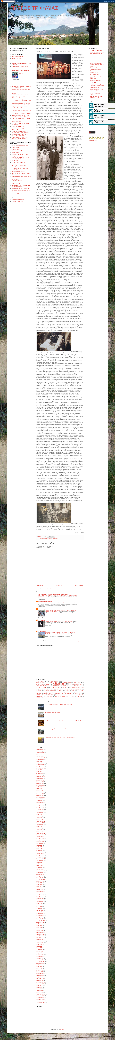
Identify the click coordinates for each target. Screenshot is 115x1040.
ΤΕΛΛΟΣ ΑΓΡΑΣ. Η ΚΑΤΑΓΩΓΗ (19, 126)
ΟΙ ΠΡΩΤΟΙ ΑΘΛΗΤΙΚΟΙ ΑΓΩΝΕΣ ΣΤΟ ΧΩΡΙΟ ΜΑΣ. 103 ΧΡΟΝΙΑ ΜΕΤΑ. (20, 116)
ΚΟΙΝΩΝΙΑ (59, 690)
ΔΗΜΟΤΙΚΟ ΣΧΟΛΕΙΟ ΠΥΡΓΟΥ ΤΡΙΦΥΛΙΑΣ (21, 60)
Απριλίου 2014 (39, 888)
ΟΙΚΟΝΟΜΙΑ (78, 692)
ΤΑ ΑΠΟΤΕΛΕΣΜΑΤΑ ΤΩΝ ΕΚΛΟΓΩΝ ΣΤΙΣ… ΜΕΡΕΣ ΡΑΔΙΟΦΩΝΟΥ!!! (20, 164)
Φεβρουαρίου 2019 (40, 802)
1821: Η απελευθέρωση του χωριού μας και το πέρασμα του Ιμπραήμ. (21, 98)
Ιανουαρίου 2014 (40, 893)
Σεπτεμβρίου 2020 (40, 785)
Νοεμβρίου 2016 (40, 838)
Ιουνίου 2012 (39, 925)
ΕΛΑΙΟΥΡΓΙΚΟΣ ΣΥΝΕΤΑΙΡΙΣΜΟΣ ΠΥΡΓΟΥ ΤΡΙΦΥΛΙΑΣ (96, 93)
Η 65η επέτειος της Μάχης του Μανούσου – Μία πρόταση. (58, 729)
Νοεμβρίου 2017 (40, 822)
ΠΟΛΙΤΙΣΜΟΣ (60, 695)
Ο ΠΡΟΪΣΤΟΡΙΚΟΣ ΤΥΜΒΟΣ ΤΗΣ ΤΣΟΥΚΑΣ (21, 118)
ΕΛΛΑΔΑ (65, 687)
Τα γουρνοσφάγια (16, 152)
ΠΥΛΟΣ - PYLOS (42, 631)
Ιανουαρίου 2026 (40, 749)
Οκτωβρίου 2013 (40, 898)
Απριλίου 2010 (39, 970)
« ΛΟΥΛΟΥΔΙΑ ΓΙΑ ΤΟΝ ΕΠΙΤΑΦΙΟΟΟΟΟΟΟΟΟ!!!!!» (18, 181)
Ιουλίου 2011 (39, 944)
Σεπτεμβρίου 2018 (40, 811)
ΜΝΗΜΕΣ (49, 692)
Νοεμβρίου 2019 (40, 793)
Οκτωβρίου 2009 (40, 980)
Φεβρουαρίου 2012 (40, 932)
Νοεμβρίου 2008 (40, 999)
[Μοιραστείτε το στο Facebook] (52, 537)
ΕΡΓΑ (82, 687)
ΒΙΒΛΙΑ (71, 684)
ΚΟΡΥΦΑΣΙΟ (93, 78)
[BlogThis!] (49, 537)
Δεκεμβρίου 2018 (40, 805)
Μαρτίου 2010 (39, 971)
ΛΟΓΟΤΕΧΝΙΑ (42, 692)
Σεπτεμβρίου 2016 (40, 841)
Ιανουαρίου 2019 (40, 804)
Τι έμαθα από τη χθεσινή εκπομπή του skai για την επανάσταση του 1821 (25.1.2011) (64, 720)
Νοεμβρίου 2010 (40, 958)
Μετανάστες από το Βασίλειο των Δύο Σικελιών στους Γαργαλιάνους (20, 135)
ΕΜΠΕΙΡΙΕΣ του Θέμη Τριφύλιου (19, 128)
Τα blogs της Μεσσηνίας (95, 80)
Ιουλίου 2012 (39, 924)
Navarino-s (14, 61)
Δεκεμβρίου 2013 (40, 894)
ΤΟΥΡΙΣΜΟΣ (70, 696)
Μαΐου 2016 (39, 848)
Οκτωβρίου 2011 (40, 939)
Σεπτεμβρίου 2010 (40, 961)
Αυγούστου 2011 (40, 942)
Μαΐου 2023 (39, 754)
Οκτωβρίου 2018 (40, 809)
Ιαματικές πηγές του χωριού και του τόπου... (21, 176)
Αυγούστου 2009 (40, 983)
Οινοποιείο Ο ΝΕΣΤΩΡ (17, 58)
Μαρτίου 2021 (39, 775)
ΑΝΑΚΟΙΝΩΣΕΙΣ (67, 682)
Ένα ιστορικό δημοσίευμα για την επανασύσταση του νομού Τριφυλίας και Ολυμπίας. (21, 92)
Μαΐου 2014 (39, 886)
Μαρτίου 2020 (39, 790)
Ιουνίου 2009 (39, 987)
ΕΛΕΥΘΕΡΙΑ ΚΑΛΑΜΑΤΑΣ (96, 96)
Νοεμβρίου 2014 (40, 876)
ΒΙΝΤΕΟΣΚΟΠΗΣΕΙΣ (78, 684)
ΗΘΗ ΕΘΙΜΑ (78, 689)
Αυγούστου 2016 (40, 843)
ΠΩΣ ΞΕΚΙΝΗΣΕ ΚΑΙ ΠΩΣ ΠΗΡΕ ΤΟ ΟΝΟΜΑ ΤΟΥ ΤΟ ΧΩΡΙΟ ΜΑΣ (20, 95)
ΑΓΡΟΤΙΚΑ (40, 682)
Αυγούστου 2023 (40, 752)
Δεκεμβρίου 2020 (40, 780)
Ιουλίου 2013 (39, 903)
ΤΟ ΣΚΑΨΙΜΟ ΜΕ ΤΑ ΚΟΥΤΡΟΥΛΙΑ (20, 154)
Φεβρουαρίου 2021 (40, 776)
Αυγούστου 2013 (40, 901)
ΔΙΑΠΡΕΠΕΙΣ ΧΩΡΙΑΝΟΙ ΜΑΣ (61, 685)
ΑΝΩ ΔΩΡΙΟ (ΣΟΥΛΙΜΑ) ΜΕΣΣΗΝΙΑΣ (47, 609)
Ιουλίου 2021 (39, 769)
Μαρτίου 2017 (39, 831)
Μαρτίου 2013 (39, 910)
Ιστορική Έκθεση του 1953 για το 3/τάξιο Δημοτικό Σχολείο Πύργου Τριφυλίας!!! (21, 132)
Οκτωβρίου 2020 (40, 783)
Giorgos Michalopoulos (18, 199)
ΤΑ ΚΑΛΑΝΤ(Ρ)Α (15, 149)
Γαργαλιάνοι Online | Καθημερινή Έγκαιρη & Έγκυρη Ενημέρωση (53, 594)
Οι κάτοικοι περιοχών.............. (18, 121)
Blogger (62, 1029)
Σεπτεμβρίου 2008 (40, 1002)
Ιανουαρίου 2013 (40, 913)
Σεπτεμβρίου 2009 (40, 982)
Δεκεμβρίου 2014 (40, 874)
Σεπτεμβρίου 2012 (40, 920)
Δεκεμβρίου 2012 (40, 915)
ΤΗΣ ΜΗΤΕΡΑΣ (15, 160)
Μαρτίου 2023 (39, 756)
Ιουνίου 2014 (39, 884)
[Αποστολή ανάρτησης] (45, 536)
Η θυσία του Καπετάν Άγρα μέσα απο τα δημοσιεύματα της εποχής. (21, 108)
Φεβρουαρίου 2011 (40, 953)
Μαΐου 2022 (39, 761)
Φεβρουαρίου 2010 (40, 973)
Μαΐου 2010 (39, 968)
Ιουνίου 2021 (39, 771)
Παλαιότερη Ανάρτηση (78, 585)
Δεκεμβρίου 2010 (40, 956)
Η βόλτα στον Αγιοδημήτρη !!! (18, 162)
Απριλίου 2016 (39, 850)
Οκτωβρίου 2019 (40, 795)
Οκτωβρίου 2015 (40, 857)
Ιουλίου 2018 (39, 814)
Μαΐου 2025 (39, 751)
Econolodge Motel (93, 140)
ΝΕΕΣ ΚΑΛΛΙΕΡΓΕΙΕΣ (58, 692)
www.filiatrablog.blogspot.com (45, 601)
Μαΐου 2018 (39, 816)
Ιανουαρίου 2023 (40, 759)
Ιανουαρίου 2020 (40, 792)
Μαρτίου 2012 (39, 930)
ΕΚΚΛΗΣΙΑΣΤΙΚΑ (56, 687)
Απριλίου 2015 (39, 867)
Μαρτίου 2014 (39, 889)
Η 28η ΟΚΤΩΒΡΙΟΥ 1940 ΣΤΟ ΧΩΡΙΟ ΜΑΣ (21, 113)
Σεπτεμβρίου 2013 (40, 900)
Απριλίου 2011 (39, 949)
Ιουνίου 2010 (39, 966)
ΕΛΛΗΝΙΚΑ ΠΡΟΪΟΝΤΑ (74, 687)
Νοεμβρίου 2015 (40, 855)
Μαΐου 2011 (39, 947)
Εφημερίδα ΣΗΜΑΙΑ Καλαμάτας (97, 85)
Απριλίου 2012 (39, 929)
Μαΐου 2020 (39, 788)
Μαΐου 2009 (39, 989)
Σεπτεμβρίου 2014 (40, 879)
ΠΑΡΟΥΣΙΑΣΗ (78, 693)
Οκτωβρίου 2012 (40, 918)
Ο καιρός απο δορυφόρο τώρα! (97, 52)
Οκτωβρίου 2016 (40, 840)
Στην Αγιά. (14, 167)
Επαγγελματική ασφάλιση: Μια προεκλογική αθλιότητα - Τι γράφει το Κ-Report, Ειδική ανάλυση (57, 602)
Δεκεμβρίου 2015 (40, 853)
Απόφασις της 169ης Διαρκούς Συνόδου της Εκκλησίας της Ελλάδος (59, 621)
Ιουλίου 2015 (39, 862)
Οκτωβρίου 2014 (40, 877)
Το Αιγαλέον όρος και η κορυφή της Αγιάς (21, 89)
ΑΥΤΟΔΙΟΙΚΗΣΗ (59, 684)
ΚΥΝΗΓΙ (67, 690)
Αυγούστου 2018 (40, 812)
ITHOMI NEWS (41, 620)
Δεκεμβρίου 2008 (40, 997)
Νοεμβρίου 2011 (40, 937)
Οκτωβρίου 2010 (40, 959)
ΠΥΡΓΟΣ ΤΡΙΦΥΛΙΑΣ (34, 8)
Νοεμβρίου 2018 (40, 807)
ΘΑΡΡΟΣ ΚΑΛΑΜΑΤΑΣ (95, 97)
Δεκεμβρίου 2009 (40, 977)
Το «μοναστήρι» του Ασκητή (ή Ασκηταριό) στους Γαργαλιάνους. (59, 704)
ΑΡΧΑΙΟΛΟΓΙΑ (39, 684)
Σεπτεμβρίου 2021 (40, 768)
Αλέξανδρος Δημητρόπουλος (18, 129)
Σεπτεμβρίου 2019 (40, 797)
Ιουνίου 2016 (39, 846)
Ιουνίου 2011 (39, 946)
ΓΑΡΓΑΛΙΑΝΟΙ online (94, 72)
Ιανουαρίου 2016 (40, 852)
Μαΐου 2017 (39, 828)
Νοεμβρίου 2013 (40, 896)
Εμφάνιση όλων (81, 641)
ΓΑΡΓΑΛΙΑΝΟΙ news (94, 74)
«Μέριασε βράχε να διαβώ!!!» (18, 171)
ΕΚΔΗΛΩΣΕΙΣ (41, 687)
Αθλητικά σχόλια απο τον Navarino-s (20, 66)
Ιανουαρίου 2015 (40, 872)
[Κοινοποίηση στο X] (51, 537)
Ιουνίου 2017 (39, 826)
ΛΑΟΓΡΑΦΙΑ (81, 690)
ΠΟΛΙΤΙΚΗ (51, 695)
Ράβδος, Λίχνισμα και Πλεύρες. (18, 150)
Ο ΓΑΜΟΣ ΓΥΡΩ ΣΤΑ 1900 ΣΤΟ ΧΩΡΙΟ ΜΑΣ (21, 120)
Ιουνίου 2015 (39, 864)
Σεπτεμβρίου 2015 (40, 858)
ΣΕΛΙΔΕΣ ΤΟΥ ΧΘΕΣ (71, 695)
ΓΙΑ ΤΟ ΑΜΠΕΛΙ (93, 82)
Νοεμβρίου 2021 (40, 766)
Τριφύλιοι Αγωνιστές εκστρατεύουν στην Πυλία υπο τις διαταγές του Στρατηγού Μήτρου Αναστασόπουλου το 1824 (21, 105)
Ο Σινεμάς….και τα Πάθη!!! (17, 156)
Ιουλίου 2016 (39, 845)
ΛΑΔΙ (72, 690)
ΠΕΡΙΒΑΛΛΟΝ (40, 695)
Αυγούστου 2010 (40, 963)
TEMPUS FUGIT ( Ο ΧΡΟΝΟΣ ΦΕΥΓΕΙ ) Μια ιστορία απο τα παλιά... (21, 186)
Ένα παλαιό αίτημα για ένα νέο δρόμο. (20, 145)
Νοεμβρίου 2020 (40, 781)
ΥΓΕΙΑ (79, 696)
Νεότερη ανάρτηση (41, 585)
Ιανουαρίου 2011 (40, 954)
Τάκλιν (91, 66)
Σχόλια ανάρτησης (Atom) (48, 588)
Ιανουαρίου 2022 (40, 764)
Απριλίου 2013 (39, 908)
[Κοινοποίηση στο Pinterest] (54, 537)
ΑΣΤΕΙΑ (48, 684)
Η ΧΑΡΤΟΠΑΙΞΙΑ (15, 147)
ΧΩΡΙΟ (38, 698)
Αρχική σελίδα (59, 585)
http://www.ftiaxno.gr (94, 87)
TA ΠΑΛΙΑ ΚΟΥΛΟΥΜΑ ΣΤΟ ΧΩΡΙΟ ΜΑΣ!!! (21, 188)
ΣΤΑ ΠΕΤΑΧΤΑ (49, 696)
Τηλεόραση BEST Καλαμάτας (96, 84)
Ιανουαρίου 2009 (40, 995)
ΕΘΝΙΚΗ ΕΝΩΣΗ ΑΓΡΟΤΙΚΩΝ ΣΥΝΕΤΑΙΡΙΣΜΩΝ (96, 90)
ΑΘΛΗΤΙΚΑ (54, 682)
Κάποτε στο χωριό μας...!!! (17, 193)
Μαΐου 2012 (39, 927)
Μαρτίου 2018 (39, 819)
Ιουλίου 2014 (39, 882)
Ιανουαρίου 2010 (40, 975)
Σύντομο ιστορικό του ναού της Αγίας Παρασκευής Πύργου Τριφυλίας (20, 138)
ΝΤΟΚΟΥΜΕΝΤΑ (70, 692)
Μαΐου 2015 (39, 865)
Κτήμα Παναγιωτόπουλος (17, 56)
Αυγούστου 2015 (40, 860)
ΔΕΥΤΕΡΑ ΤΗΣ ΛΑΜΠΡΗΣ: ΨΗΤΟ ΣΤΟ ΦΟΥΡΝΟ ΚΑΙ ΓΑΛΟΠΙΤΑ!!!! (20, 158)
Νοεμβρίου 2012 (40, 917)
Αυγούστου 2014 (40, 881)
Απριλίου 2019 (39, 800)
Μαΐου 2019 (39, 799)
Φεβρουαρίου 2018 (40, 821)
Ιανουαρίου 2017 (40, 834)
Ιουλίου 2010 (39, 965)
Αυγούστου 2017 (40, 824)
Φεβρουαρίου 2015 (40, 870)
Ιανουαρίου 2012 (40, 934)
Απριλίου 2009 (39, 990)
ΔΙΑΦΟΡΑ (76, 685)
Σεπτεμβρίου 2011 (40, 941)
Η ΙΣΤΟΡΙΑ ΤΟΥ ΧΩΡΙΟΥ (44, 689)
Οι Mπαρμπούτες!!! (16, 183)
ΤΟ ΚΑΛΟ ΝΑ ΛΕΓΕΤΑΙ (60, 696)
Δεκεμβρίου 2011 (40, 935)
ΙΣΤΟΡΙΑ (38, 690)
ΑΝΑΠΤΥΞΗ (77, 682)
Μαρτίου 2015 (39, 869)
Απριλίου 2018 (39, 817)
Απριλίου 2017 (39, 829)
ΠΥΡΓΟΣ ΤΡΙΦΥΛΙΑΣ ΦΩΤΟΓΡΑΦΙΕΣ (20, 70)
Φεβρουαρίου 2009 (40, 994)
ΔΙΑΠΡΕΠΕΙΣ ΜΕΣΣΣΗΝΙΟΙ (42, 685)
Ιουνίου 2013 (39, 905)
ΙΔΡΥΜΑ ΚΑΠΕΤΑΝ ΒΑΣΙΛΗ (96, 50)
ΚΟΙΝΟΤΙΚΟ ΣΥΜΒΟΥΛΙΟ (49, 690)
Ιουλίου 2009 (39, 985)
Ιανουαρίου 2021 (40, 778)
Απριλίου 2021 (39, 773)
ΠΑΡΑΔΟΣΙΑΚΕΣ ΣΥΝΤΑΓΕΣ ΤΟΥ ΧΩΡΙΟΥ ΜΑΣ (57, 693)
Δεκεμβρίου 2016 (40, 836)
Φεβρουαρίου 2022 (40, 763)
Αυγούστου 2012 (40, 922)
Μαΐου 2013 (39, 906)
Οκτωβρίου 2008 (40, 1001)
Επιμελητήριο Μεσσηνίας (95, 68)
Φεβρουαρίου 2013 (40, 912)
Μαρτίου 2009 (39, 992)
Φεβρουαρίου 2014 (40, 891)
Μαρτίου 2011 (39, 951)
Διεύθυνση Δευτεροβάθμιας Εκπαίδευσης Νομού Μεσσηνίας (97, 64)
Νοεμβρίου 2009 (40, 978)
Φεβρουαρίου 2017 (40, 833)
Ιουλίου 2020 (39, 787)
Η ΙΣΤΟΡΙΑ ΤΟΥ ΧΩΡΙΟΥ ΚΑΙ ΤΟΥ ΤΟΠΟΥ (49, 538)
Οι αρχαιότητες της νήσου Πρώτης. (52, 712)
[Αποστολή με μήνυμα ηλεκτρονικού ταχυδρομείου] (47, 537)
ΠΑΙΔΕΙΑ (38, 693)
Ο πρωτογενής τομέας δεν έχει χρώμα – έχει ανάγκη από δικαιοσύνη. (60, 737)
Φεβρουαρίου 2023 (40, 757)
